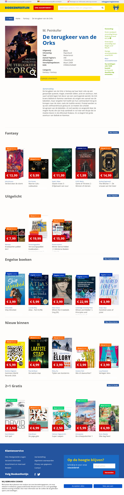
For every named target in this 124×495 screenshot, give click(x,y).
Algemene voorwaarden (44, 460)
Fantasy (26, 18)
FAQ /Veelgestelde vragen (15, 457)
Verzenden (109, 472)
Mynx (65, 50)
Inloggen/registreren (110, 1)
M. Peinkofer (52, 30)
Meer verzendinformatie (111, 60)
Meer (113, 132)
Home (18, 18)
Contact (38, 468)
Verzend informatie (13, 460)
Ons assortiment (43, 8)
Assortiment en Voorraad (15, 464)
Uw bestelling (40, 457)
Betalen (8, 468)
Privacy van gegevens (43, 464)
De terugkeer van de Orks (42, 18)
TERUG (10, 18)
